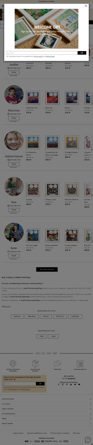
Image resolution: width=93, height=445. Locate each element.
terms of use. (50, 56)
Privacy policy (38, 56)
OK (82, 53)
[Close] (86, 6)
